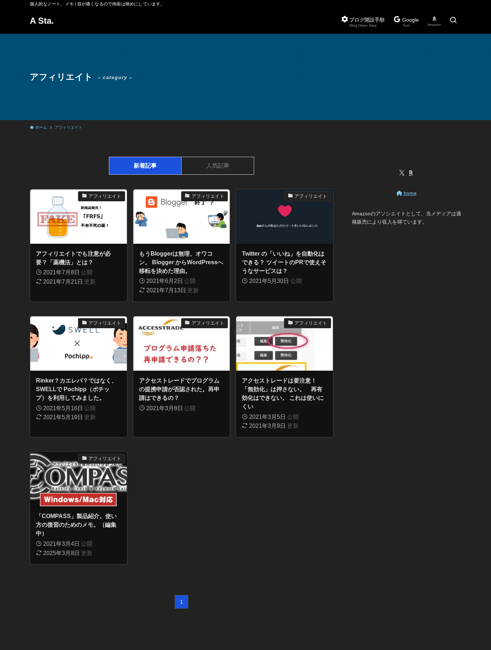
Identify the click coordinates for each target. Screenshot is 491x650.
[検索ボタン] (453, 21)
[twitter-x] (401, 173)
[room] (411, 173)
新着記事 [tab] (145, 165)
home (409, 193)
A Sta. (42, 21)
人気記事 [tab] (217, 165)
